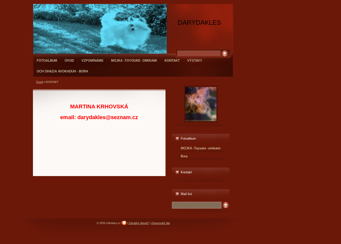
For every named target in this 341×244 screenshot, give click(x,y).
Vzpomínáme (92, 60)
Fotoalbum (47, 60)
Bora (184, 156)
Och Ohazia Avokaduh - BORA (62, 71)
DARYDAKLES (199, 22)
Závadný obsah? (139, 223)
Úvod (69, 60)
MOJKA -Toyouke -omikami (134, 60)
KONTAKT (172, 60)
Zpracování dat (160, 223)
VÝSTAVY (194, 60)
